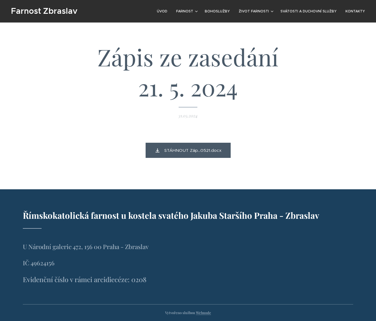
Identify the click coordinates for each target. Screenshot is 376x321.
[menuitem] (164, 11)
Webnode (203, 312)
